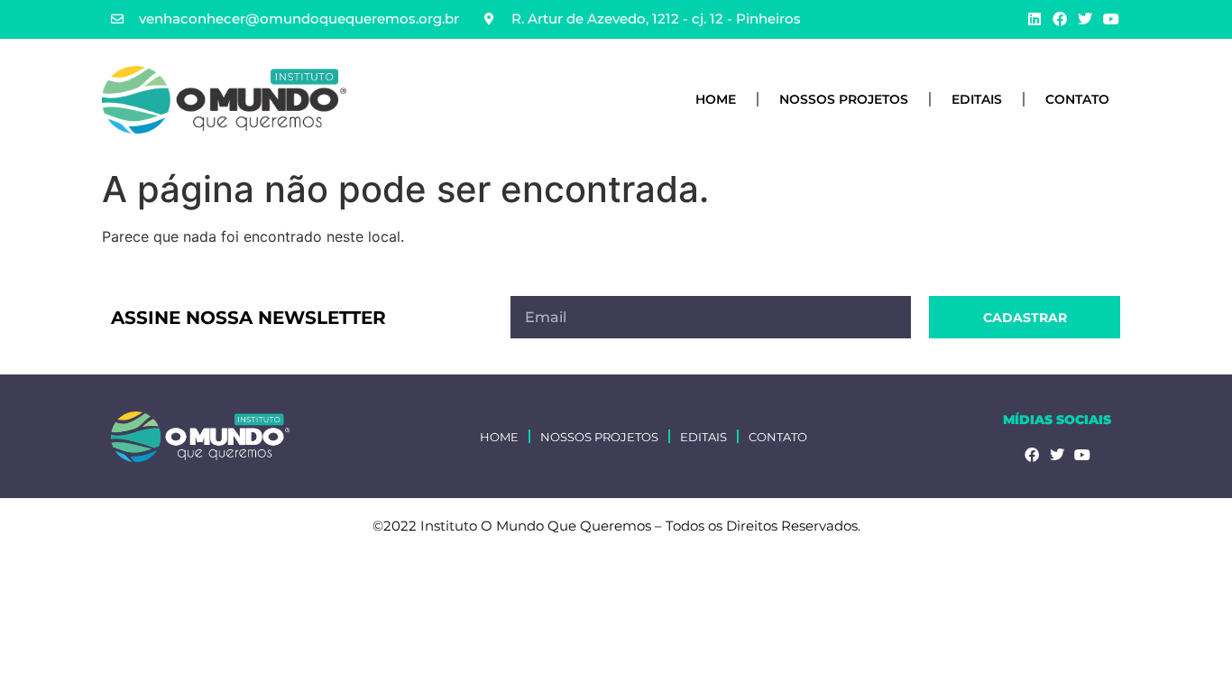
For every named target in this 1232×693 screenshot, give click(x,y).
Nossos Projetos (843, 99)
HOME (715, 99)
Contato (1077, 99)
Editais (977, 99)
